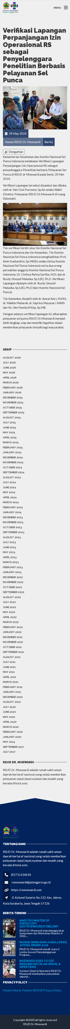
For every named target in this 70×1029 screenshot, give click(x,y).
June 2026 (9, 367)
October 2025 (12, 407)
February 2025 (13, 447)
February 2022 (13, 627)
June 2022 (9, 607)
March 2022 (11, 622)
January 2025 (12, 452)
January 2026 (12, 392)
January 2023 (12, 572)
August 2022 (12, 597)
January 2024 (12, 512)
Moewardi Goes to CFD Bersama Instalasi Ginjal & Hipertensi (39, 964)
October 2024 (12, 467)
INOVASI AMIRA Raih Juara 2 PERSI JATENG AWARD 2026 (43, 944)
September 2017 (13, 746)
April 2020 (10, 721)
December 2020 (13, 697)
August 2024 (12, 477)
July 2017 (9, 751)
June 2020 (9, 711)
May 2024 (9, 492)
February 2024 (13, 507)
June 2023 (9, 547)
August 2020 (12, 701)
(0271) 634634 (21, 874)
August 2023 (12, 537)
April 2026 (10, 377)
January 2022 (12, 632)
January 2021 (12, 691)
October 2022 (12, 587)
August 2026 (12, 357)
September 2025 (13, 412)
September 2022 (13, 592)
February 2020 (13, 731)
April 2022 (10, 617)
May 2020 (9, 716)
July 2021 (9, 661)
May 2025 (9, 432)
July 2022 (9, 602)
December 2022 (13, 577)
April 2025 (10, 437)
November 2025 (13, 402)
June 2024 (9, 487)
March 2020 (11, 726)
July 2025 (9, 422)
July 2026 (9, 362)
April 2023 (10, 557)
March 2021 (10, 681)
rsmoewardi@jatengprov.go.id (31, 882)
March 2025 (11, 442)
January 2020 (12, 736)
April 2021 (9, 677)
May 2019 (9, 741)
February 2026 (13, 387)
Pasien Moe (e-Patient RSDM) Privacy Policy (32, 990)
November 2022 (13, 582)
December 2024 (13, 457)
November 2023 (13, 522)
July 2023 (9, 542)
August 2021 (12, 657)
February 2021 (13, 687)
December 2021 (13, 637)
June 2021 (9, 667)
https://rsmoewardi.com (26, 890)
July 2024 (9, 482)
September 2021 (13, 652)
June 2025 (9, 427)
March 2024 (11, 502)
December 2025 (13, 397)
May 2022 (9, 612)
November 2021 (13, 642)
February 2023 (13, 567)
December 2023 (13, 517)
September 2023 (13, 532)
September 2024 (13, 472)
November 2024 (13, 462)
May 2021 (9, 671)
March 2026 (11, 382)
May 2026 (9, 372)
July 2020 (9, 707)
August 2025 (12, 417)
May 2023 (9, 552)
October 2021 (12, 647)
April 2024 (10, 497)
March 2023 (11, 562)
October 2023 (12, 527)
